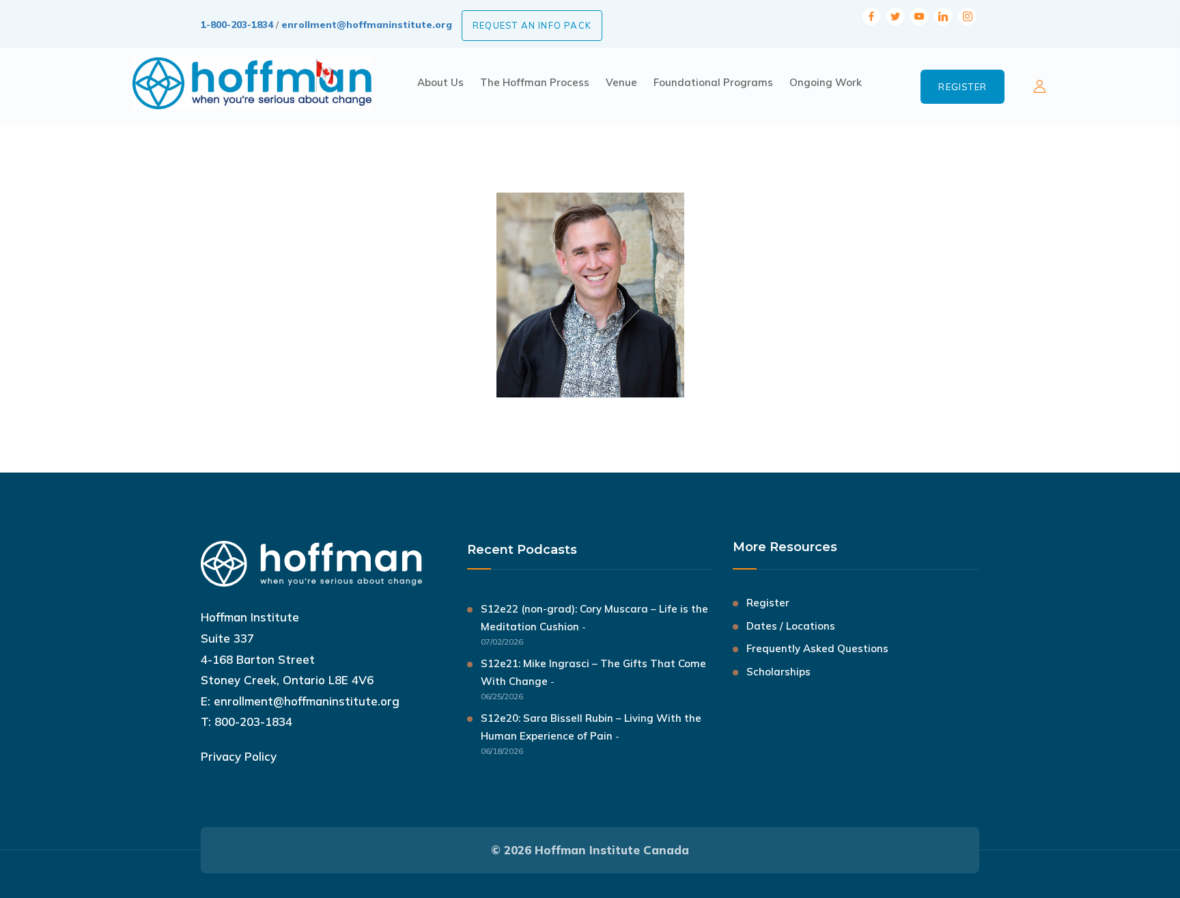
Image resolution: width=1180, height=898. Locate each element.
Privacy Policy (239, 756)
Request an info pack (532, 25)
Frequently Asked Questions (817, 648)
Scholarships (778, 671)
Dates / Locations (790, 625)
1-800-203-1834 (237, 24)
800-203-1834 (253, 721)
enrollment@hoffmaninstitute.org (366, 24)
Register (962, 86)
